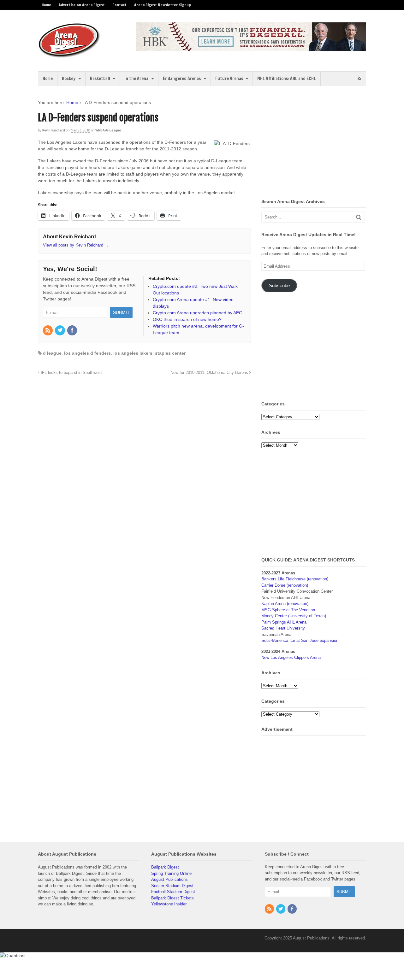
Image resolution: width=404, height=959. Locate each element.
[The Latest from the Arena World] (69, 55)
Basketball (100, 78)
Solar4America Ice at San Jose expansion (299, 640)
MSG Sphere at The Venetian (288, 609)
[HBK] (251, 47)
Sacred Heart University (283, 628)
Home (46, 5)
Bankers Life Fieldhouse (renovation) (294, 579)
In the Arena (136, 78)
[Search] (358, 217)
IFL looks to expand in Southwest (70, 372)
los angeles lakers (132, 353)
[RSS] (48, 330)
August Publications (169, 879)
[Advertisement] (314, 143)
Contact (119, 5)
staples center (170, 353)
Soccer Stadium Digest (172, 885)
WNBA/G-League (108, 130)
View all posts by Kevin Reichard (76, 245)
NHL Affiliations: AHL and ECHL (286, 78)
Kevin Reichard (53, 130)
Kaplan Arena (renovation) (284, 603)
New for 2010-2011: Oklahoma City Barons (209, 372)
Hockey (68, 78)
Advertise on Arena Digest (82, 5)
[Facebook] (72, 330)
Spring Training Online (171, 873)
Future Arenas (229, 78)
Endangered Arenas (182, 78)
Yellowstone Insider (169, 904)
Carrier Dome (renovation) (284, 585)
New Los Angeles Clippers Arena (291, 657)
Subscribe (279, 285)
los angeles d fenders (87, 353)
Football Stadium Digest (173, 891)
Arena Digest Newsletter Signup (162, 5)
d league (52, 353)
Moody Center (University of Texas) (293, 615)
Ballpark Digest (165, 867)
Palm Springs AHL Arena (283, 622)
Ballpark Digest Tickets (172, 898)
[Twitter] (60, 330)
